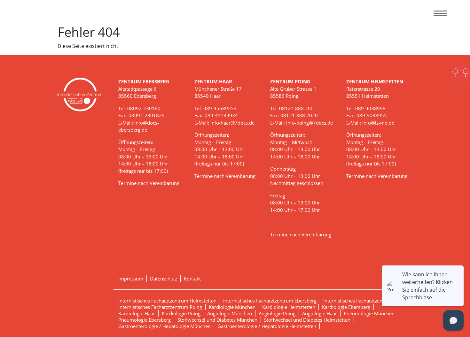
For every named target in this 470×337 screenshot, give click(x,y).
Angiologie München (229, 313)
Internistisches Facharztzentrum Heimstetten (167, 300)
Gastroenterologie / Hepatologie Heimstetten (266, 326)
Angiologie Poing (277, 313)
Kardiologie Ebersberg (346, 307)
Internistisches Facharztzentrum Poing (160, 307)
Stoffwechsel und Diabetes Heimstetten (307, 320)
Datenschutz (163, 278)
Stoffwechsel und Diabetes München (217, 320)
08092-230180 (144, 108)
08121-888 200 (296, 108)
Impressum (130, 278)
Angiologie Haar (319, 313)
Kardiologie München (232, 307)
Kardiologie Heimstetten (288, 307)
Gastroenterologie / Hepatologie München (164, 326)
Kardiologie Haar (136, 313)
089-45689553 (220, 108)
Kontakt (192, 278)
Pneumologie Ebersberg (144, 320)
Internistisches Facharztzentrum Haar (364, 300)
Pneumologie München (369, 313)
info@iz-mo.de (378, 122)
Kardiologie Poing (181, 313)
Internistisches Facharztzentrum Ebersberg (270, 300)
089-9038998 (370, 108)
